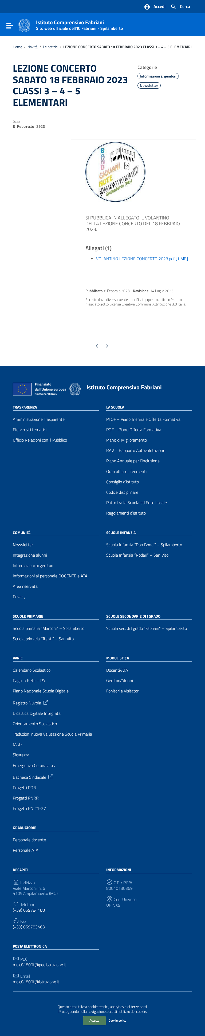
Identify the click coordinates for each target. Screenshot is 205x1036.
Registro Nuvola (27, 702)
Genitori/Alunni (119, 680)
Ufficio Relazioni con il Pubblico (40, 440)
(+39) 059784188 (29, 910)
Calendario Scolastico (31, 670)
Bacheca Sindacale (29, 777)
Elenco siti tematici (29, 429)
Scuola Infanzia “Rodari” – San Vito (137, 555)
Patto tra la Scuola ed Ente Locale (136, 502)
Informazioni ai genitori (158, 76)
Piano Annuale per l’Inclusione (133, 460)
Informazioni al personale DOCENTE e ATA (50, 575)
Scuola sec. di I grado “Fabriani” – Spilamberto (146, 628)
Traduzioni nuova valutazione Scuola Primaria (52, 734)
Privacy (19, 596)
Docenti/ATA (117, 670)
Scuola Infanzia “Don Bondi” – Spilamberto (144, 544)
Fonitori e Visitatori (122, 691)
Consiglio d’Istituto (122, 481)
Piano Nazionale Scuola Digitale (41, 691)
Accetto (94, 1020)
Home (17, 47)
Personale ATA (25, 850)
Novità (32, 47)
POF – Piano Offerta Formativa (133, 429)
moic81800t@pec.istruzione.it (39, 964)
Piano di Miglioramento (126, 440)
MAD (17, 744)
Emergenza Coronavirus (34, 765)
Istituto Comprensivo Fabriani (79, 24)
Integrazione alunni (30, 555)
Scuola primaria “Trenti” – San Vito (43, 638)
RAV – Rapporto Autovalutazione (135, 450)
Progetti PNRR (26, 798)
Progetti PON (24, 787)
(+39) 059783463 (29, 926)
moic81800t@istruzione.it (36, 981)
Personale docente (29, 839)
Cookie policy (117, 1020)
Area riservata (25, 586)
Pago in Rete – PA (29, 680)
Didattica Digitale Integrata (37, 713)
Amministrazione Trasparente (39, 419)
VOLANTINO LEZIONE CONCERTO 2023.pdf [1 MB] (142, 258)
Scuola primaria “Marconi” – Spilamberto (48, 628)
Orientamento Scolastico (35, 723)
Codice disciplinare (122, 492)
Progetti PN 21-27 (29, 808)
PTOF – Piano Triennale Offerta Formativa (143, 419)
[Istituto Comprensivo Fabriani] (24, 25)
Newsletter (149, 85)
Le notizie (50, 47)
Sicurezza (21, 754)
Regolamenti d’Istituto (126, 513)
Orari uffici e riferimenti (126, 471)
